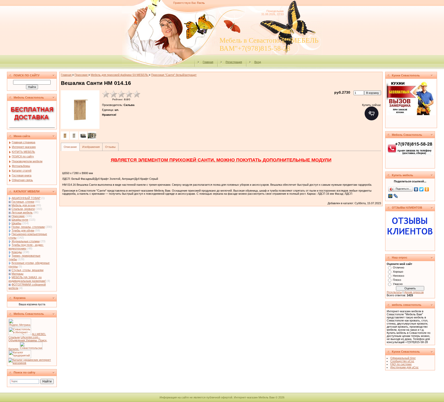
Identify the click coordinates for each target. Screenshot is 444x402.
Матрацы (17, 273)
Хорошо (398, 271)
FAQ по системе (401, 364)
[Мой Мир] (390, 196)
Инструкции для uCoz (404, 367)
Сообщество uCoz (402, 361)
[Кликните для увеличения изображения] (80, 109)
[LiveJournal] (396, 196)
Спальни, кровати (23, 208)
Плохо (397, 279)
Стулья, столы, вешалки (27, 270)
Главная (208, 62)
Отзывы (110, 146)
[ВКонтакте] (416, 189)
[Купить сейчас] (371, 113)
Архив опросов (414, 292)
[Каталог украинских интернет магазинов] (31, 362)
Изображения (91, 146)
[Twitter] (421, 189)
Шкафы (16, 223)
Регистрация (234, 62)
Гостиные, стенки (23, 201)
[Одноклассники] (427, 189)
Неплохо (398, 275)
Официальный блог (403, 358)
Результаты (394, 292)
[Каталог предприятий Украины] (19, 357)
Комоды (17, 252)
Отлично (398, 267)
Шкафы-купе (20, 219)
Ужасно (398, 283)
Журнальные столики (26, 241)
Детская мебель (22, 212)
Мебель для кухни (23, 205)
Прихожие (18, 216)
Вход (257, 62)
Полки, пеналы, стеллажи (28, 226)
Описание (70, 146)
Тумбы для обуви (23, 230)
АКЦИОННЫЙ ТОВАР (26, 198)
